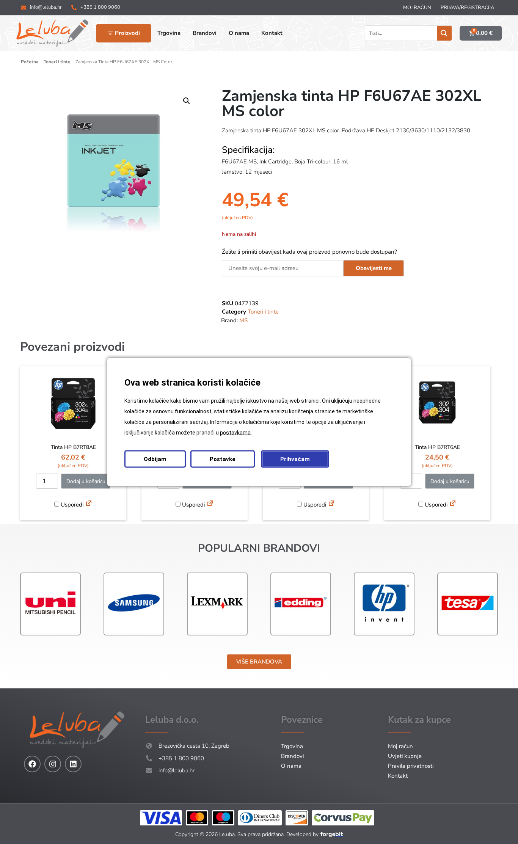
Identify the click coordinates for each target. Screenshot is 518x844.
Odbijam (155, 459)
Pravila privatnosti (410, 766)
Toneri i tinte (57, 62)
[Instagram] (52, 764)
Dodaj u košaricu (85, 481)
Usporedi (71, 505)
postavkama (235, 433)
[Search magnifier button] (444, 33)
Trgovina (292, 746)
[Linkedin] (73, 764)
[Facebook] (32, 764)
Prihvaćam (295, 459)
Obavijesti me (374, 268)
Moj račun (417, 7)
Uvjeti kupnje (405, 756)
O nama (291, 766)
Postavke (222, 459)
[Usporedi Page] (89, 504)
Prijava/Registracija (467, 7)
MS (243, 320)
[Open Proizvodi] (110, 33)
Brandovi (292, 756)
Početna (30, 62)
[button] (186, 101)
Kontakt (398, 776)
